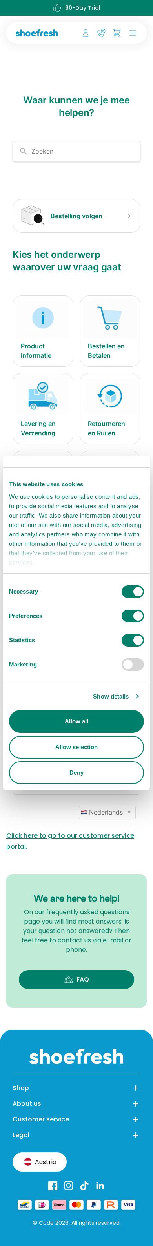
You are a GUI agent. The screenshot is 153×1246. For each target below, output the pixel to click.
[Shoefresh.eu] (38, 32)
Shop (21, 1087)
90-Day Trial (82, 8)
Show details (111, 696)
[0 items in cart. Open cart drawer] (117, 33)
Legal (21, 1134)
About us (27, 1103)
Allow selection (76, 747)
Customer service (41, 1119)
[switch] (133, 616)
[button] (131, 33)
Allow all (77, 721)
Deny (76, 772)
